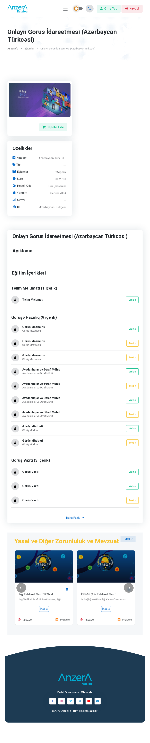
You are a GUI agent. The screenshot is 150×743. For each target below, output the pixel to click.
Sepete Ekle (55, 127)
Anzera (66, 711)
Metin (132, 343)
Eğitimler (29, 48)
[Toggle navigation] (65, 8)
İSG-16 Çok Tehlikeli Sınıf (98, 594)
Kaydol (134, 8)
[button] (90, 8)
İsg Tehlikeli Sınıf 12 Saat (36, 594)
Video (132, 299)
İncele (44, 608)
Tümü (126, 538)
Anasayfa (12, 48)
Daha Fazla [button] (73, 518)
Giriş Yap (111, 8)
